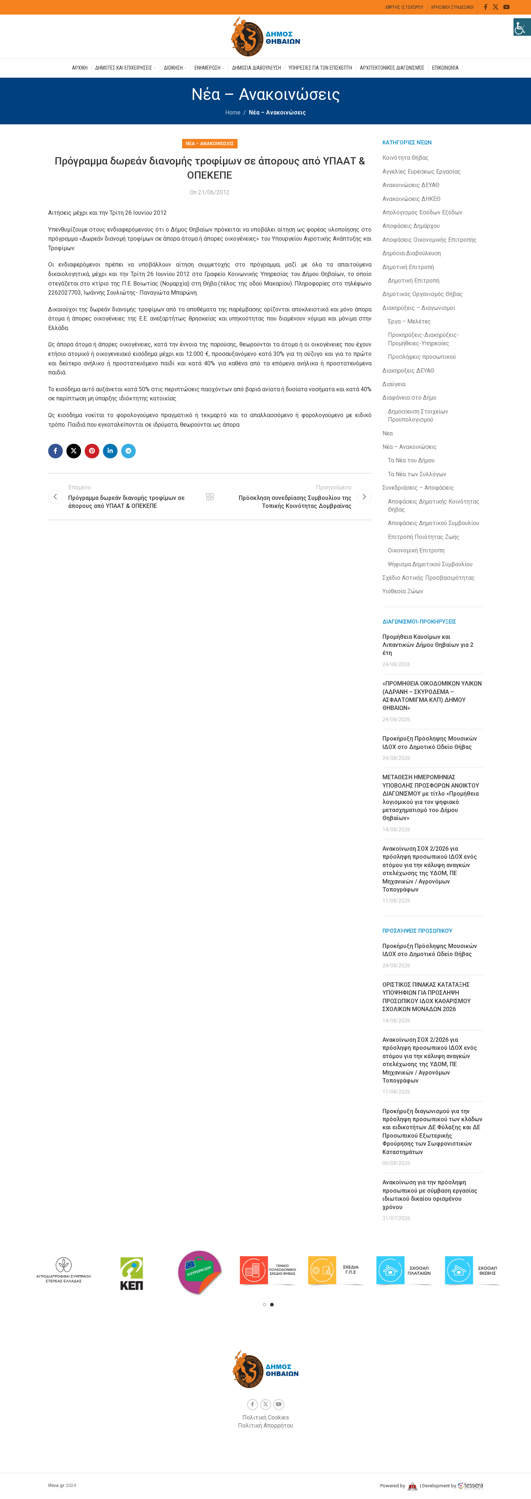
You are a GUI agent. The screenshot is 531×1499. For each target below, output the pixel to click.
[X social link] (495, 7)
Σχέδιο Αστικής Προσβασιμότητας (428, 577)
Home (233, 112)
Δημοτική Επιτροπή (408, 267)
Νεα (387, 433)
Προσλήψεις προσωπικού (422, 356)
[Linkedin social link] (110, 451)
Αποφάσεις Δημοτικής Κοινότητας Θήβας (434, 505)
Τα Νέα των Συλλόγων (417, 474)
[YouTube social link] (506, 7)
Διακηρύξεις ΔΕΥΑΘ (408, 370)
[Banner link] (63, 1271)
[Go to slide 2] (272, 1304)
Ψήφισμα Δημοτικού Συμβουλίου (430, 564)
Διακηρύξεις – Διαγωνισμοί (418, 307)
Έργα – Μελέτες (409, 321)
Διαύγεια (393, 384)
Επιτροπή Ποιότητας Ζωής (423, 536)
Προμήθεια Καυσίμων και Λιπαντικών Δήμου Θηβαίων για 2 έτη (427, 645)
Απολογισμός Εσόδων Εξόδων (422, 212)
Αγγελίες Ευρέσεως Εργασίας (421, 171)
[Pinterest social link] (92, 451)
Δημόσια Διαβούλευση (411, 253)
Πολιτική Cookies (265, 1417)
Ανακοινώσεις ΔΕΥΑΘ (410, 185)
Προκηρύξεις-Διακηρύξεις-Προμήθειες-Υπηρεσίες (423, 338)
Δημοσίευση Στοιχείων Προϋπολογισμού (418, 415)
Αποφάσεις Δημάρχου (411, 225)
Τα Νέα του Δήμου (411, 460)
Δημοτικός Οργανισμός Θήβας (422, 294)
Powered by (393, 1485)
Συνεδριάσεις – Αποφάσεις (418, 487)
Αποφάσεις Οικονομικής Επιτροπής (429, 239)
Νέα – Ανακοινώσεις (277, 112)
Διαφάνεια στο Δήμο (409, 397)
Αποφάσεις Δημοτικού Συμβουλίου (433, 523)
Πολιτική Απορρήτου (265, 1425)
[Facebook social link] (485, 7)
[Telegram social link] (128, 451)
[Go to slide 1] (264, 1304)
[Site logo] (265, 35)
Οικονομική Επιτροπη (416, 550)
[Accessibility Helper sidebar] (522, 27)
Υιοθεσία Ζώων (402, 591)
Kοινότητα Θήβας (405, 157)
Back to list (210, 496)
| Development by (438, 1485)
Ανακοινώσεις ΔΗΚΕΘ (411, 198)
